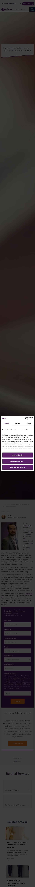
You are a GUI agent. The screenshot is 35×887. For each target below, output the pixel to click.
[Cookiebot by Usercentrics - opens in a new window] (25, 418)
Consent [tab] (6, 423)
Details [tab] (17, 423)
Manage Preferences (16, 461)
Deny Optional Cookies (17, 467)
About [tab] (29, 423)
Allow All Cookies (17, 455)
